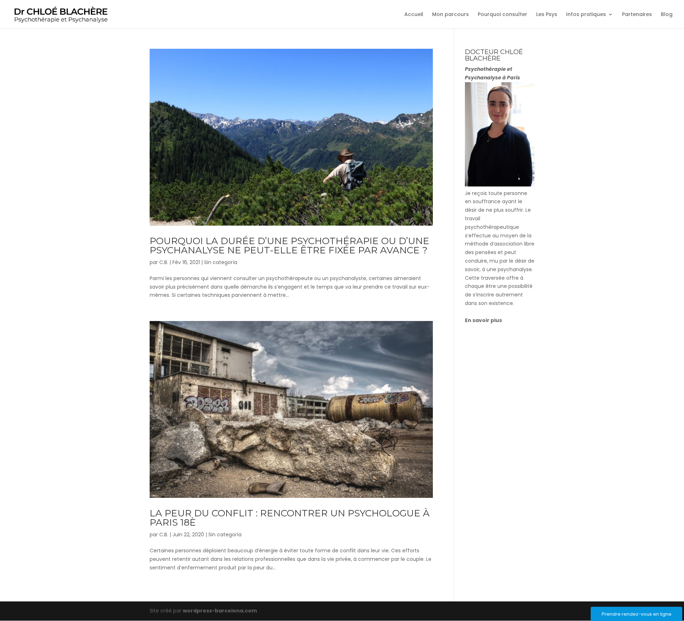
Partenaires (637, 15)
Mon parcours (450, 15)
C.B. (163, 262)
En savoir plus (483, 320)
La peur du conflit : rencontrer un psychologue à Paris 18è (290, 517)
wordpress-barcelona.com (220, 610)
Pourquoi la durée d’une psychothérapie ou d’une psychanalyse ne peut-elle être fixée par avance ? (289, 245)
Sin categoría (220, 262)
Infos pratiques (586, 15)
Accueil (413, 15)
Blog (667, 15)
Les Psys (546, 15)
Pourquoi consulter (502, 15)
